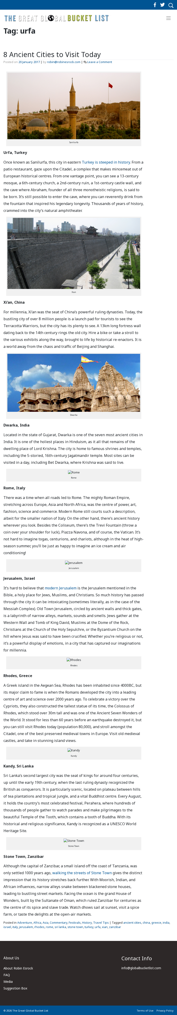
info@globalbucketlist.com (141, 968)
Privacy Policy (165, 1010)
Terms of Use (145, 1010)
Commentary (58, 922)
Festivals (75, 922)
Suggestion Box (15, 988)
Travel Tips (101, 922)
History (87, 922)
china (146, 922)
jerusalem (26, 927)
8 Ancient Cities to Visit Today (52, 54)
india (166, 922)
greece (156, 922)
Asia (45, 922)
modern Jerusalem (61, 588)
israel (7, 927)
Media (8, 981)
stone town (75, 927)
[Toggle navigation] (169, 18)
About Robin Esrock (18, 968)
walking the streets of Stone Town (82, 872)
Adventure (24, 922)
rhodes (39, 927)
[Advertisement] (162, 149)
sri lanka (60, 927)
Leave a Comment (99, 62)
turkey (89, 927)
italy (15, 927)
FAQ (6, 975)
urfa (97, 927)
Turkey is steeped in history (106, 162)
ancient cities (132, 922)
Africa (37, 922)
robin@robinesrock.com (63, 62)
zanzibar (115, 927)
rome (49, 927)
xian (105, 927)
